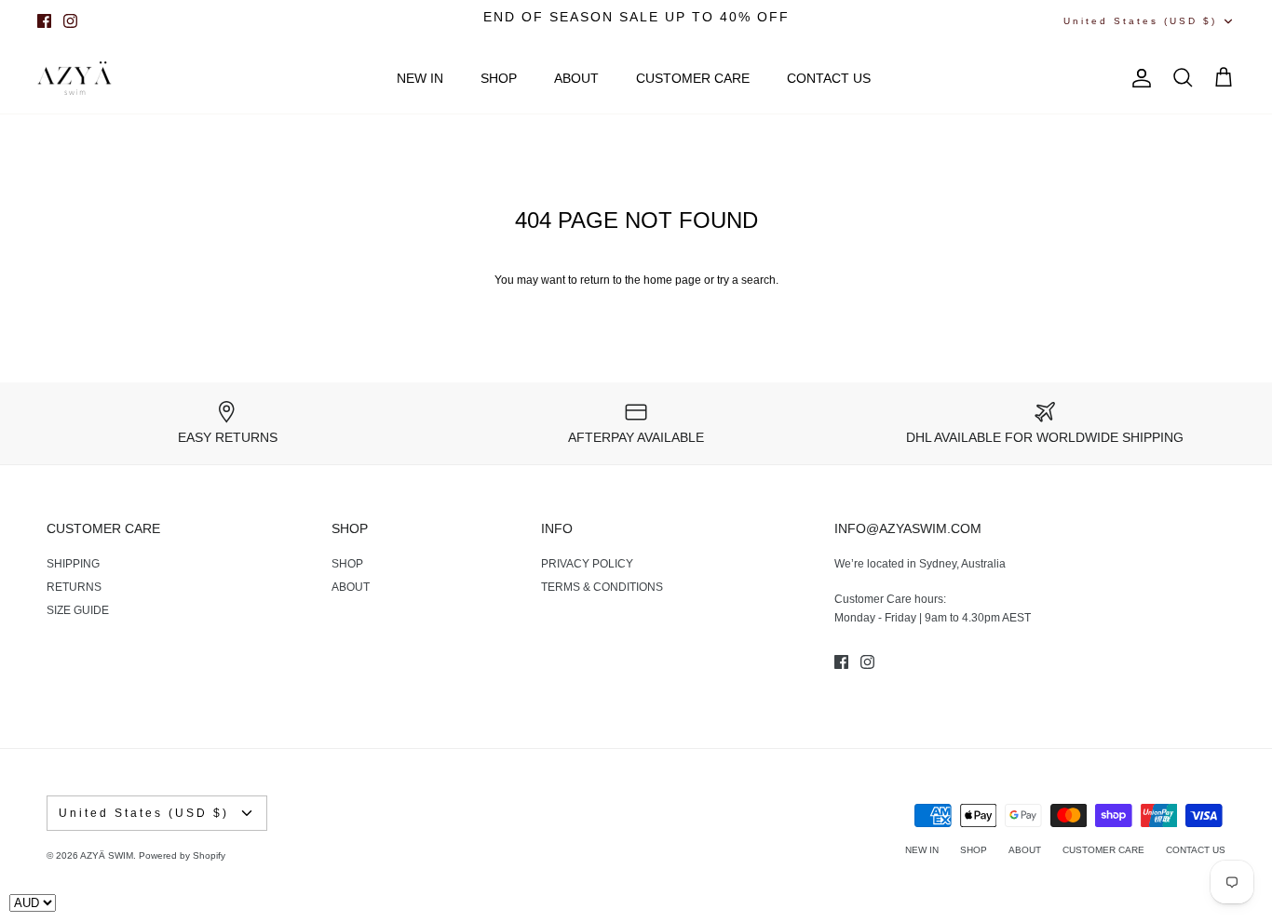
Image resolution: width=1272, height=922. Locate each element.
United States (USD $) (1140, 21)
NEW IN (420, 78)
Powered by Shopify (182, 855)
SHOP (498, 78)
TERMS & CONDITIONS (602, 587)
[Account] (1138, 78)
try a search (746, 280)
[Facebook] (44, 21)
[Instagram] (70, 21)
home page (672, 280)
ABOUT (576, 78)
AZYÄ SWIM (106, 855)
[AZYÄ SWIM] (74, 78)
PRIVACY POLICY (587, 563)
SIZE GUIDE (78, 610)
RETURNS (74, 587)
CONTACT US (829, 78)
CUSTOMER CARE (693, 78)
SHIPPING (73, 563)
